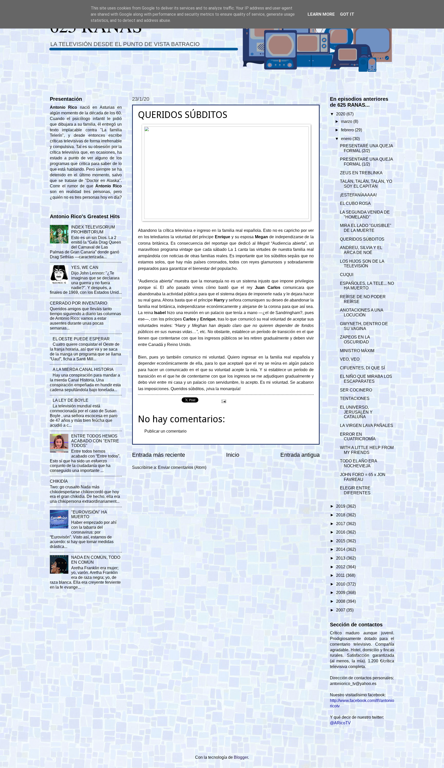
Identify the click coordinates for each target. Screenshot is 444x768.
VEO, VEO (349, 359)
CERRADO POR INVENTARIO (78, 303)
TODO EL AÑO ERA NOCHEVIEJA (358, 463)
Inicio (232, 455)
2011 (341, 575)
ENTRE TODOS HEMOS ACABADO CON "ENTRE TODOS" (95, 441)
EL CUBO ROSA (355, 203)
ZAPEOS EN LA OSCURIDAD (355, 339)
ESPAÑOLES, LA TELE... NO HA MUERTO (367, 285)
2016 (341, 532)
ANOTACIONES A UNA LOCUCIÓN (361, 312)
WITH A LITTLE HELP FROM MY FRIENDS (367, 450)
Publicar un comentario (165, 431)
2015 (341, 541)
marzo (347, 121)
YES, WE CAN (84, 267)
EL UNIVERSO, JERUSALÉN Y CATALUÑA (356, 412)
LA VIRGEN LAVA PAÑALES (366, 425)
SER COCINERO (356, 390)
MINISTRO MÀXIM (357, 351)
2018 (341, 515)
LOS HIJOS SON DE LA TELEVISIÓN (362, 263)
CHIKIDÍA (59, 481)
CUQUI (346, 274)
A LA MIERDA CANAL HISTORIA (83, 369)
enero (347, 138)
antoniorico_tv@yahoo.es (353, 683)
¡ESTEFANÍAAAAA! (358, 195)
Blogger (241, 757)
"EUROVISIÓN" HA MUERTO (89, 514)
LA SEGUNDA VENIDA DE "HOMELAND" (365, 214)
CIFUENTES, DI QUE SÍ (362, 368)
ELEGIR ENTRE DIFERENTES (355, 490)
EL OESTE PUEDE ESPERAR (81, 339)
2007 (341, 610)
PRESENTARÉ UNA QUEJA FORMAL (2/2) (366, 148)
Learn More (321, 14)
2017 (341, 524)
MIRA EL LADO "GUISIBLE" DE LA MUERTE (365, 228)
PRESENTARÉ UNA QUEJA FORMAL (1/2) (366, 161)
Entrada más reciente (158, 455)
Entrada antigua (300, 455)
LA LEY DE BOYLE (70, 400)
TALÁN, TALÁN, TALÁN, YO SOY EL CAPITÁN (366, 183)
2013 (341, 558)
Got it (347, 14)
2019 (341, 506)
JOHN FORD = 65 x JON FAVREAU (362, 477)
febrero (348, 130)
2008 (341, 601)
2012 (341, 567)
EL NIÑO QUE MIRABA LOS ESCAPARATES (366, 378)
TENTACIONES (354, 398)
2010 (341, 584)
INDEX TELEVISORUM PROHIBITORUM (93, 229)
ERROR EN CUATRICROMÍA (358, 436)
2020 (341, 114)
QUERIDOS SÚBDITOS (362, 239)
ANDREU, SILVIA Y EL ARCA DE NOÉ (361, 250)
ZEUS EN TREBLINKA (361, 173)
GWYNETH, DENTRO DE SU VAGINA (364, 326)
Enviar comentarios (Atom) (182, 467)
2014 (341, 549)
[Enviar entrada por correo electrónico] (223, 401)
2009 (341, 592)
